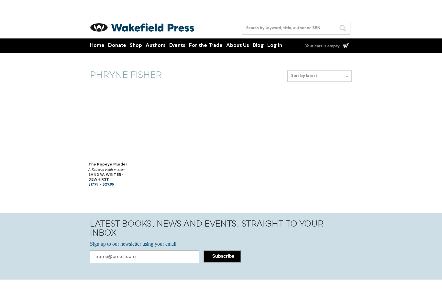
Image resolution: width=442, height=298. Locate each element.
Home (97, 45)
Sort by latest (304, 76)
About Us (237, 45)
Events (177, 45)
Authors (156, 45)
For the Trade (206, 45)
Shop (136, 45)
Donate (117, 45)
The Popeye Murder (107, 164)
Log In (274, 45)
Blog (258, 45)
